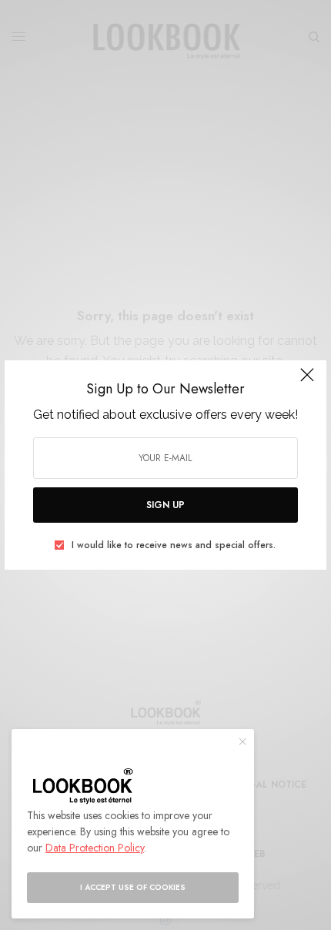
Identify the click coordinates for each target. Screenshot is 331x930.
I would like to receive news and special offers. (174, 545)
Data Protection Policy (94, 847)
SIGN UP (165, 505)
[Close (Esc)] (307, 381)
